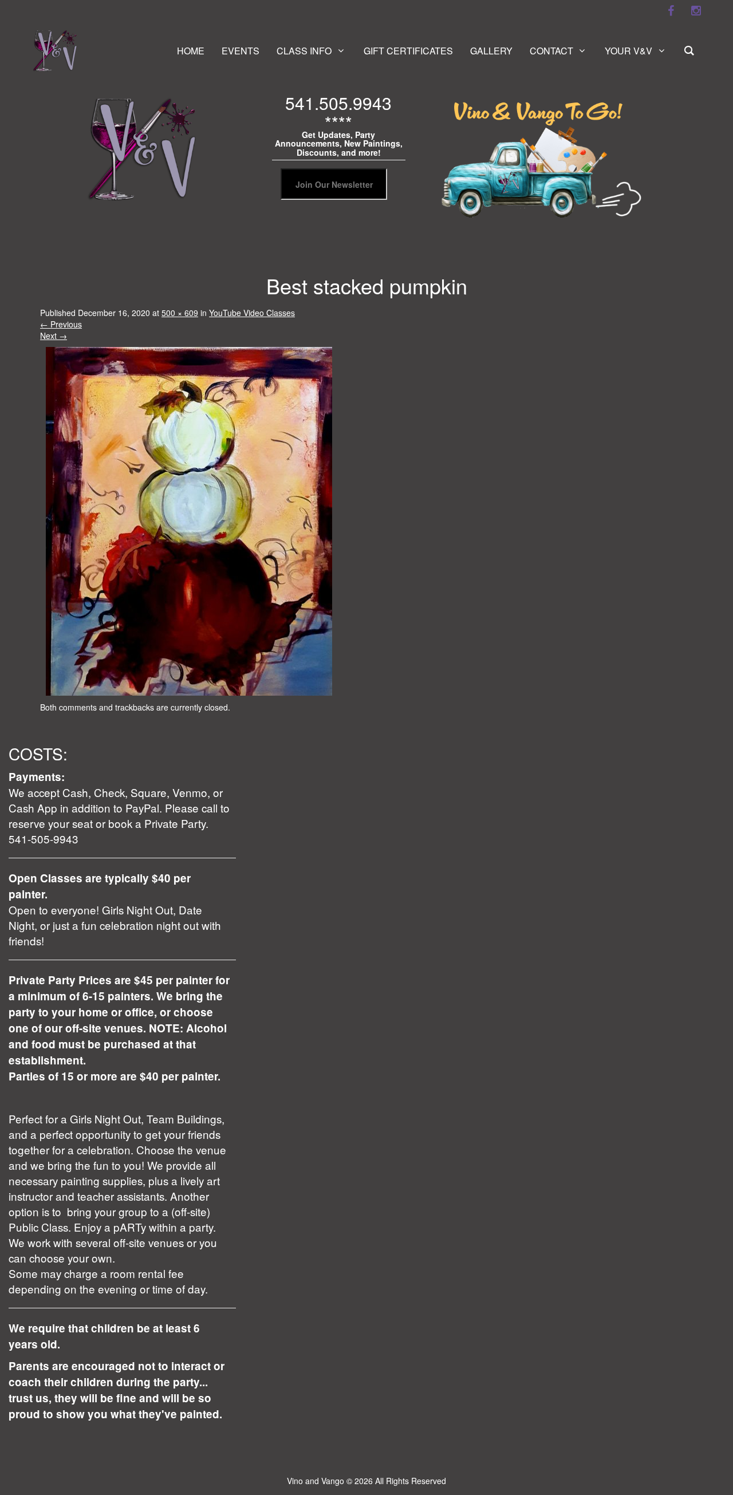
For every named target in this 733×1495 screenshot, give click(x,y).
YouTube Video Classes (252, 312)
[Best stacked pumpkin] (189, 520)
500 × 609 (179, 312)
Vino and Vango (315, 1480)
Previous (61, 324)
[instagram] (696, 11)
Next (53, 335)
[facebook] (670, 11)
